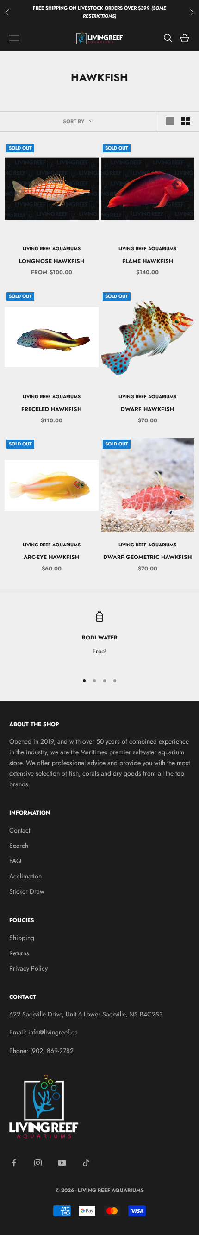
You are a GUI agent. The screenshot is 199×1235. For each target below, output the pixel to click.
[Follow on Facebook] (14, 1162)
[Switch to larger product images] (170, 121)
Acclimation (25, 876)
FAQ (15, 860)
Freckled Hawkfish (51, 409)
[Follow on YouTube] (62, 1162)
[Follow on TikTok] (86, 1162)
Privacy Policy (28, 968)
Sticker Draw (26, 891)
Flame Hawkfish (147, 261)
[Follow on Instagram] (38, 1162)
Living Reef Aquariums (52, 248)
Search (18, 845)
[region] (99, 637)
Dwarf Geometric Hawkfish (147, 557)
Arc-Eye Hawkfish (51, 557)
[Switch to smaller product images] (185, 121)
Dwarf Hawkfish (147, 409)
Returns (19, 953)
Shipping (21, 937)
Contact (19, 830)
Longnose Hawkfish (51, 261)
